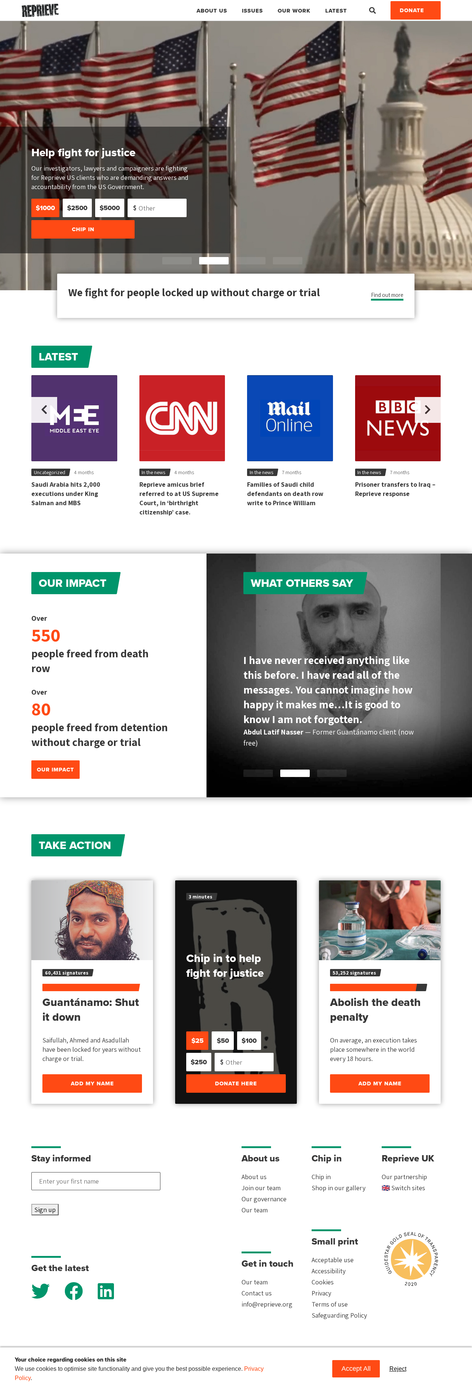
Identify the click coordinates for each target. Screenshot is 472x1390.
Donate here (236, 1083)
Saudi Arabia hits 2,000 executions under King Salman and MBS (65, 493)
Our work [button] (294, 11)
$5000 (110, 208)
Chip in (83, 229)
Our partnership (404, 1176)
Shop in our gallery (338, 1188)
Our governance (264, 1199)
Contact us (257, 1293)
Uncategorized (49, 472)
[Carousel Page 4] (287, 260)
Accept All (356, 1368)
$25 (197, 1040)
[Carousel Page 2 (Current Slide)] (214, 260)
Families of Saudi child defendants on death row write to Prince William (285, 493)
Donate (412, 10)
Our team (255, 1210)
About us (254, 1176)
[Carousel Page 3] (251, 260)
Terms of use (330, 1304)
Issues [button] (252, 11)
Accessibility (329, 1271)
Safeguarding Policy (339, 1315)
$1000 (45, 208)
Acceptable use (333, 1260)
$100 (249, 1040)
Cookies (323, 1282)
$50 (223, 1040)
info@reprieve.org (267, 1304)
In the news (153, 472)
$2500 (77, 208)
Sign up (45, 1209)
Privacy (321, 1293)
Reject (397, 1369)
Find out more (387, 294)
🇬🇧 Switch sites (403, 1188)
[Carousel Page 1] (177, 260)
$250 (199, 1062)
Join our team (261, 1188)
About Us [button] (212, 11)
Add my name (92, 1083)
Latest (336, 11)
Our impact (55, 770)
